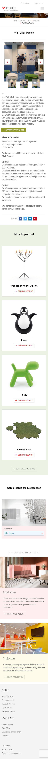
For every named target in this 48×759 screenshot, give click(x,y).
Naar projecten (15, 677)
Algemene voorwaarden (11, 753)
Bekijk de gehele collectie (25, 553)
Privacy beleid (7, 749)
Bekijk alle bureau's (25, 469)
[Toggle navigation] (42, 8)
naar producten (15, 614)
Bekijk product (25, 291)
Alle (29, 21)
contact (11, 209)
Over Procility (7, 724)
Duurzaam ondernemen (11, 732)
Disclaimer (6, 746)
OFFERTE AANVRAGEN (14, 130)
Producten (22, 21)
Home (15, 21)
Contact (40, 3)
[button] (7, 62)
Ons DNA (6, 728)
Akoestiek (8, 529)
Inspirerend (36, 21)
